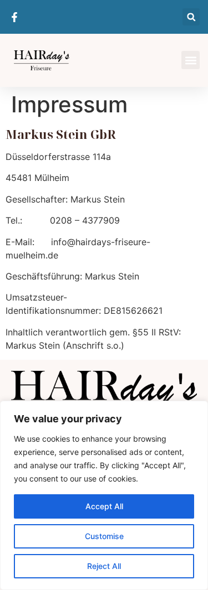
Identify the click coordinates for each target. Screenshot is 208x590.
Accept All (104, 506)
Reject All (104, 566)
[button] (191, 16)
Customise (104, 536)
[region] (104, 495)
